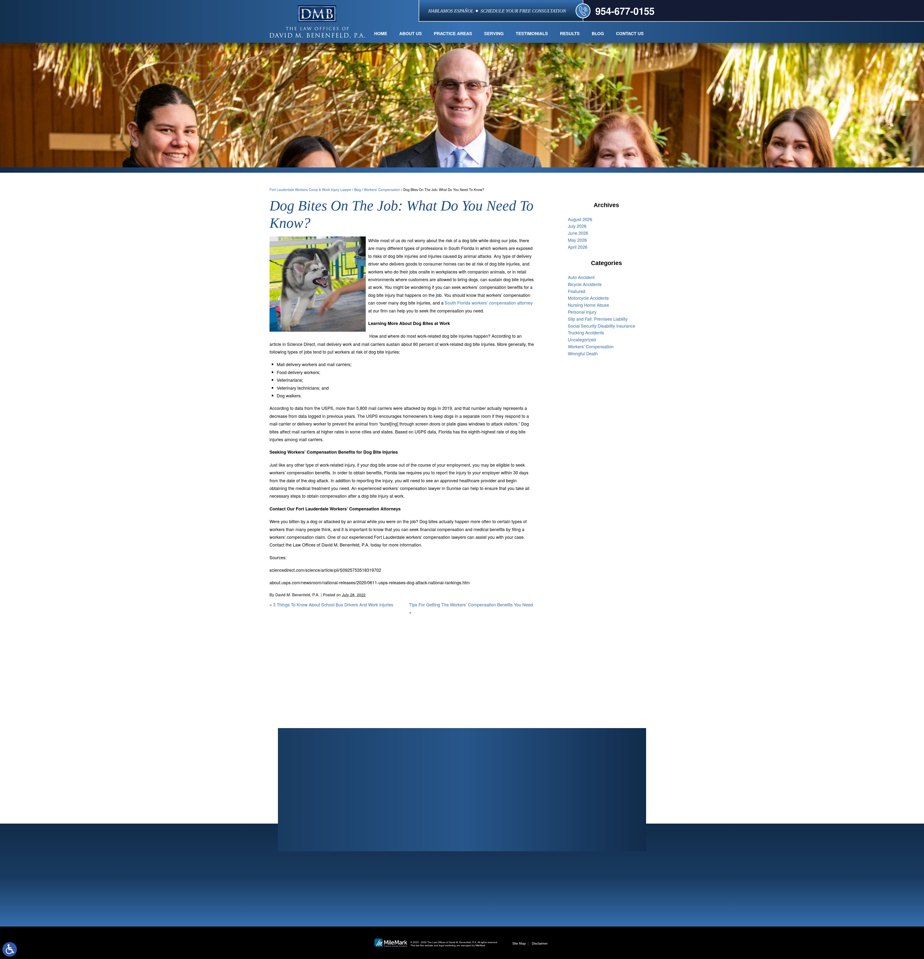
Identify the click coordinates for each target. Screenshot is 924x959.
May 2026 (577, 240)
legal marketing (447, 945)
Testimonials (532, 33)
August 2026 (580, 219)
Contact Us (630, 33)
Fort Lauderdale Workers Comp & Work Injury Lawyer (310, 189)
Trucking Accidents (586, 332)
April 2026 (577, 247)
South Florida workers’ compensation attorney (489, 302)
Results (570, 33)
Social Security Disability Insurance (601, 326)
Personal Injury (582, 312)
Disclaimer (540, 943)
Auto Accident (581, 277)
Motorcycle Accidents (588, 298)
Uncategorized (582, 339)
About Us (410, 33)
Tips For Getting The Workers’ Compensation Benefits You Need (471, 604)
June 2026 (578, 233)
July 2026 (577, 226)
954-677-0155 (624, 11)
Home (380, 33)
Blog (598, 33)
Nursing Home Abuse (588, 305)
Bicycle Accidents (585, 284)
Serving (494, 33)
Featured (576, 291)
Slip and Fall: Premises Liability (598, 319)
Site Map (519, 943)
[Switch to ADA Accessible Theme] (9, 949)
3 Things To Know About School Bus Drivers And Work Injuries (333, 604)
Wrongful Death (583, 353)
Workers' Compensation (382, 189)
